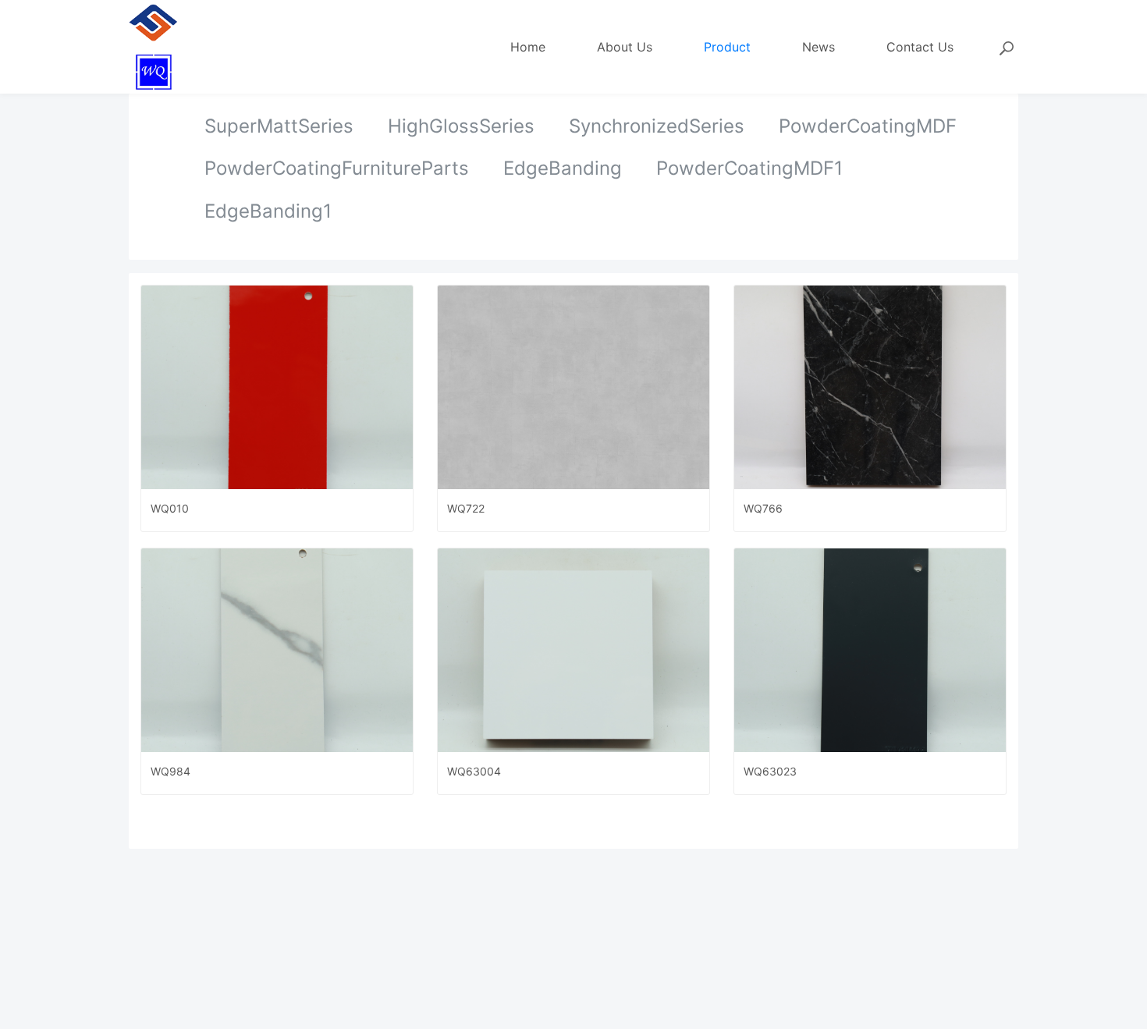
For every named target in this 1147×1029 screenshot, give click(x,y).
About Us (624, 47)
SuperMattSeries (278, 126)
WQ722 (466, 508)
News (818, 47)
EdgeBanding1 (268, 211)
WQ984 (170, 771)
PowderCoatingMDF (868, 126)
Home (527, 47)
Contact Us (919, 47)
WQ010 (170, 508)
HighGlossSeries (461, 126)
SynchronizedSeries (656, 126)
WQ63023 (770, 771)
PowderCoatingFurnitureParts (336, 168)
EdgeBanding (562, 168)
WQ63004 (474, 771)
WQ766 (763, 508)
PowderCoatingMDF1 (749, 168)
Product (727, 47)
